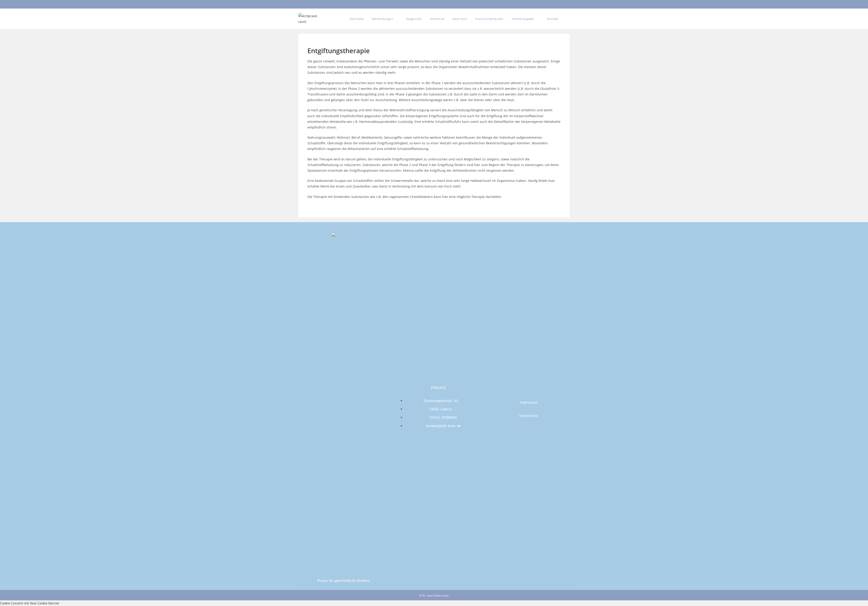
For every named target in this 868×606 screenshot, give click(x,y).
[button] (529, 402)
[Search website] (568, 19)
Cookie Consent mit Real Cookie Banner (29, 603)
